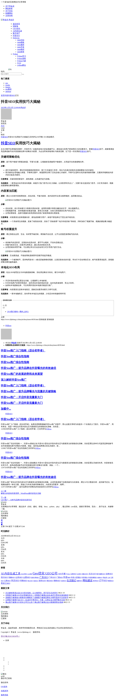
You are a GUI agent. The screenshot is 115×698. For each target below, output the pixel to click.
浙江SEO (30, 581)
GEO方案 (62, 574)
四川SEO (4, 577)
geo (6, 83)
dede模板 (20, 42)
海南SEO (35, 580)
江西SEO (7, 581)
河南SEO (23, 581)
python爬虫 (21, 65)
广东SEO (43, 577)
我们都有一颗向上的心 (18, 312)
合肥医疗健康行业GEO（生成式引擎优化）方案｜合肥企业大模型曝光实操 (35, 600)
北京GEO (92, 574)
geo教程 (8, 89)
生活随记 (71, 580)
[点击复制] (2, 520)
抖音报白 (84, 577)
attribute (8, 91)
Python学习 (21, 56)
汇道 (108, 577)
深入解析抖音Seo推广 (14, 379)
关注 (2, 126)
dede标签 (20, 52)
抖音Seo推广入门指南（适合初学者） (23, 350)
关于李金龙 (9, 6)
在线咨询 (4, 691)
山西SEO (26, 577)
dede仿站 (20, 40)
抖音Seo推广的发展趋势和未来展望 (22, 373)
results (7, 85)
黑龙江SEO (5, 583)
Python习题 (21, 61)
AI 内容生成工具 (11, 573)
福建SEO (79, 581)
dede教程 (20, 49)
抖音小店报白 (76, 577)
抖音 (6, 95)
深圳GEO (42, 581)
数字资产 (16, 33)
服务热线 (4, 695)
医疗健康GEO (100, 574)
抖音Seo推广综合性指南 (15, 356)
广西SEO (59, 577)
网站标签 (9, 8)
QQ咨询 (4, 687)
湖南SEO (57, 581)
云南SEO (73, 574)
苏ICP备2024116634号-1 (10, 636)
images (7, 87)
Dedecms (16, 38)
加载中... (6, 408)
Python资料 (21, 58)
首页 (2, 95)
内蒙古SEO (85, 574)
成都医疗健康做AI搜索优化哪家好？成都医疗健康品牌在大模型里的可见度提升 (36, 597)
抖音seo (8, 326)
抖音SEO (16, 36)
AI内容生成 (17, 31)
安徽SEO (11, 577)
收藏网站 (9, 13)
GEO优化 (16, 29)
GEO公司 (51, 573)
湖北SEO (49, 581)
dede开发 (20, 47)
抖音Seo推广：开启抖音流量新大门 (22, 397)
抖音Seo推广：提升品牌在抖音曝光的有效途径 (28, 368)
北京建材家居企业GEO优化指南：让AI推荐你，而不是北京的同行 (31, 593)
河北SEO (15, 580)
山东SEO (19, 577)
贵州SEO (96, 581)
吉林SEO (109, 574)
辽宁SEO (103, 580)
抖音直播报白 (92, 577)
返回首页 (16, 24)
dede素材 (20, 45)
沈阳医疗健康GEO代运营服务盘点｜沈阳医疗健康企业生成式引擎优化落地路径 (37, 595)
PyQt (19, 63)
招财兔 (15, 26)
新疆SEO (99, 577)
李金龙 (14, 343)
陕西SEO (111, 581)
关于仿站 (9, 11)
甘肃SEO (63, 581)
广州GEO (52, 577)
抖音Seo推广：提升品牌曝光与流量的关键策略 (28, 391)
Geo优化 (39, 573)
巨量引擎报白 (35, 577)
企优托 (79, 574)
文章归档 (9, 15)
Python (15, 54)
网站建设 (88, 580)
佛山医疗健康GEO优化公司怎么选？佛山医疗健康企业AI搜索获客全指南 (34, 602)
